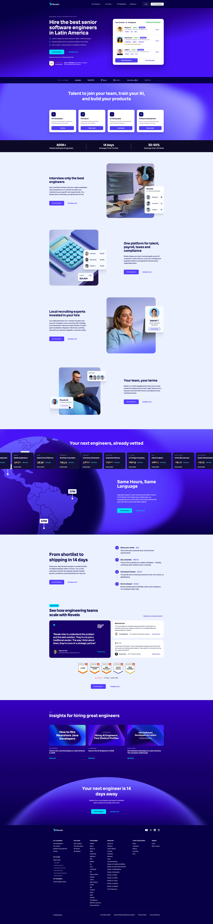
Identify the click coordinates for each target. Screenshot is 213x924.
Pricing (55, 851)
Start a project (150, 128)
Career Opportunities (59, 882)
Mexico (135, 848)
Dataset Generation (58, 865)
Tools (108, 859)
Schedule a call (73, 52)
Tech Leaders (78, 843)
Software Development (60, 848)
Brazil (134, 843)
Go (92, 864)
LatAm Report (111, 848)
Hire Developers (157, 4)
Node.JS (92, 848)
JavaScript (93, 869)
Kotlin (91, 892)
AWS (91, 851)
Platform (110, 846)
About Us (110, 843)
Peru (134, 854)
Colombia (135, 851)
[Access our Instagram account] (159, 830)
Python (92, 843)
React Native (94, 882)
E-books (109, 851)
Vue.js (92, 879)
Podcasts (110, 854)
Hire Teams (56, 846)
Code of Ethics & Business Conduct (124, 915)
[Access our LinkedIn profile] (155, 830)
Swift (91, 895)
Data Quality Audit (58, 870)
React (91, 846)
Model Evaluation (58, 875)
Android (92, 890)
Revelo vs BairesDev (113, 872)
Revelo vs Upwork (112, 883)
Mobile (92, 861)
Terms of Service (155, 915)
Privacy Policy (142, 915)
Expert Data (56, 860)
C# (91, 872)
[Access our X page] (151, 830)
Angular (92, 877)
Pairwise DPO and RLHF (59, 868)
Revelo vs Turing (112, 880)
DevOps (92, 897)
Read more (53, 758)
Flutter (92, 884)
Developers (77, 851)
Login (146, 4)
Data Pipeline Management (60, 873)
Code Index (56, 862)
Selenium (92, 856)
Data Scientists (94, 905)
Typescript (93, 854)
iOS (91, 887)
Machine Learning (95, 902)
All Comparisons (112, 889)
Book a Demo (156, 846)
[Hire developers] (138, 42)
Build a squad (91, 128)
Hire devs (62, 128)
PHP (91, 859)
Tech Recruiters (78, 846)
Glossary (110, 856)
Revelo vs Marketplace (114, 869)
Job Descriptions (112, 861)
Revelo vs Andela (112, 878)
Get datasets (121, 128)
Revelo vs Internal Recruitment (116, 866)
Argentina (136, 846)
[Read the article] (67, 735)
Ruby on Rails (94, 874)
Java (91, 866)
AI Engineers (94, 900)
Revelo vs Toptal (112, 875)
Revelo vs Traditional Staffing (116, 864)
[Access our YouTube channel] (146, 830)
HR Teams (77, 848)
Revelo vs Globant (112, 886)
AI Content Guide (105, 915)
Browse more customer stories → (154, 616)
